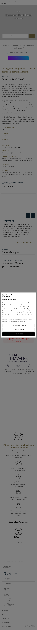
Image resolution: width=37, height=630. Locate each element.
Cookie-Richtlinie (20, 321)
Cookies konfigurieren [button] (18, 325)
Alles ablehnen (18, 329)
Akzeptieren (18, 334)
